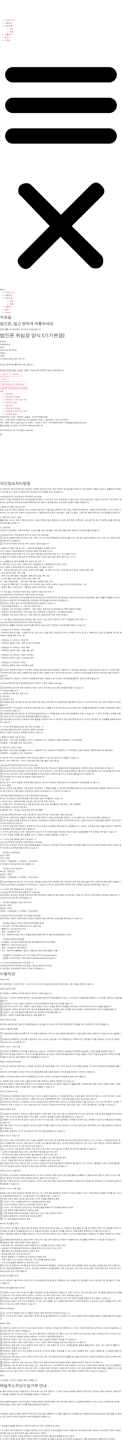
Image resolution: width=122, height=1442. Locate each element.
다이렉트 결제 (11, 402)
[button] (61, 166)
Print (4, 379)
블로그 (7, 37)
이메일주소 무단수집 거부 (16, 399)
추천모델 (8, 26)
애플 (11, 31)
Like (5, 374)
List (1, 391)
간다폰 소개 (10, 20)
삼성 (11, 29)
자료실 (7, 40)
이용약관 (8, 394)
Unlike (16, 374)
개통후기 (8, 34)
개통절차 (8, 23)
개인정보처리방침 (12, 397)
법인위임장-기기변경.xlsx (13, 384)
